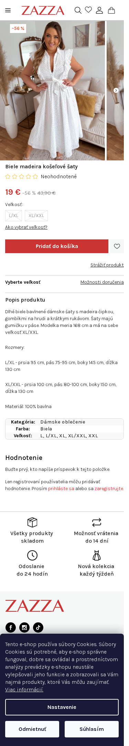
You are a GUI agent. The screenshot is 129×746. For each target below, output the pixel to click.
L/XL (13, 215)
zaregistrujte (109, 488)
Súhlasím (91, 729)
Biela (46, 429)
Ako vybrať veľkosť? (26, 227)
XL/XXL (36, 215)
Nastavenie (61, 707)
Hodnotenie (23, 458)
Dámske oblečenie (62, 422)
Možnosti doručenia (102, 282)
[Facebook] (11, 627)
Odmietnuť (32, 729)
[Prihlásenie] (99, 10)
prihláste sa (61, 488)
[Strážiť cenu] (107, 262)
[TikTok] (38, 627)
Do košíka (56, 246)
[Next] (116, 90)
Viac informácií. (24, 689)
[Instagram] (24, 627)
